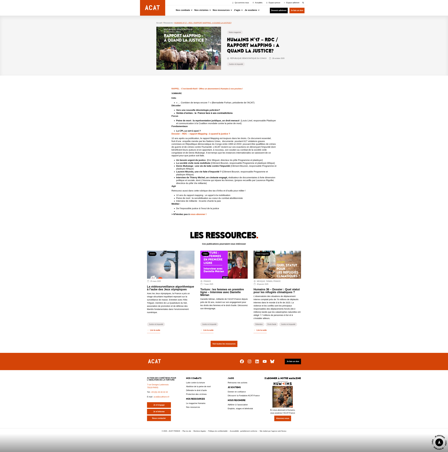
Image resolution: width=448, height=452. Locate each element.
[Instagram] (249, 361)
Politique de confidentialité (218, 431)
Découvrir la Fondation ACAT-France (244, 395)
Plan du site (186, 431)
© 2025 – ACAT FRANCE (171, 431)
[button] (303, 2)
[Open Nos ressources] (231, 10)
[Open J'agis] (242, 10)
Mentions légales (199, 431)
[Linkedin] (257, 361)
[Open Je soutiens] (259, 10)
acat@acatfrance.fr (162, 397)
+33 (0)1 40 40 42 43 (159, 392)
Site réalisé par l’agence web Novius (273, 431)
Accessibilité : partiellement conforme (243, 431)
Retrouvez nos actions (237, 383)
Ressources (168, 23)
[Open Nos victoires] (210, 10)
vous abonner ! (198, 214)
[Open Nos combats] (192, 10)
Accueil (159, 23)
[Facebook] (242, 361)
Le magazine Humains (195, 403)
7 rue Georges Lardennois (158, 385)
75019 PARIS (152, 388)
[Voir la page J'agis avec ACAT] (439, 450)
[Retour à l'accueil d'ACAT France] (152, 8)
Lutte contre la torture (195, 383)
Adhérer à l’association (238, 405)
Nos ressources (193, 407)
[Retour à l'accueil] (155, 361)
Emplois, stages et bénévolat (240, 408)
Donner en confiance (237, 392)
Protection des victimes (196, 394)
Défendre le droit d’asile (196, 390)
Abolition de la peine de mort (198, 386)
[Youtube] (265, 361)
